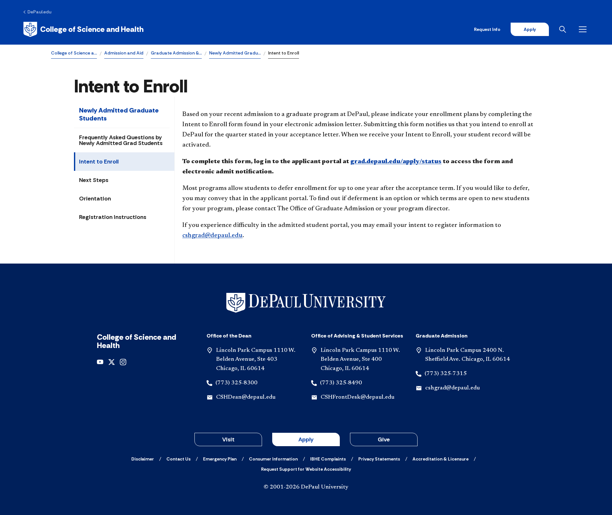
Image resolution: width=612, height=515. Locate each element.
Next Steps (93, 180)
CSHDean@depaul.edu (245, 397)
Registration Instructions (112, 217)
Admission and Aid (123, 53)
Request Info (487, 29)
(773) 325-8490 (341, 383)
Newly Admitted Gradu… (235, 53)
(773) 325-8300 (236, 383)
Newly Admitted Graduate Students (119, 114)
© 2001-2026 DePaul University (306, 487)
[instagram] (123, 361)
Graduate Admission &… (176, 53)
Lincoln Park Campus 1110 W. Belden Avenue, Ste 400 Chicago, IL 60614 (360, 360)
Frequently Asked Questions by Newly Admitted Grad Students (121, 140)
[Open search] (564, 29)
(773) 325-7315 (446, 374)
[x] (111, 361)
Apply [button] (306, 439)
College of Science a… (74, 53)
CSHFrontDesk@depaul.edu (357, 397)
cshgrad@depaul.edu (212, 235)
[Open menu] (584, 29)
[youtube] (100, 361)
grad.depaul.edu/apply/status (395, 161)
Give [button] (384, 439)
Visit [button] (228, 439)
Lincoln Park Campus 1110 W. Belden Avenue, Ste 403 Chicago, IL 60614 (255, 360)
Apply (530, 29)
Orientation (95, 198)
